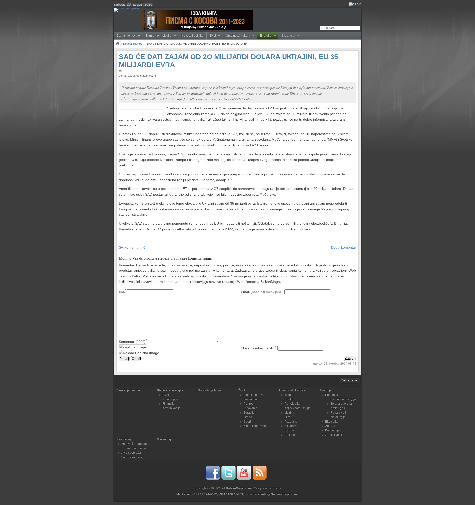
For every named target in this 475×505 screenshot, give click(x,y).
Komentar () (133, 342)
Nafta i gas (338, 408)
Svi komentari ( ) (133, 247)
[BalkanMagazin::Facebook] (212, 479)
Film (287, 417)
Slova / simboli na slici (258, 348)
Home (117, 44)
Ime (122, 292)
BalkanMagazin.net (239, 488)
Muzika (289, 412)
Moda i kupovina (255, 426)
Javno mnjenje (253, 399)
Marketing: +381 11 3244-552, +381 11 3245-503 (209, 494)
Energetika (332, 395)
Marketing (164, 439)
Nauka (289, 399)
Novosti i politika (192, 35)
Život (211, 36)
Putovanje (250, 408)
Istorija (289, 395)
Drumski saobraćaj (134, 448)
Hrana (248, 417)
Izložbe (289, 430)
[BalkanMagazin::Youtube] (244, 479)
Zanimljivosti (333, 435)
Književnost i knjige (297, 408)
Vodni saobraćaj (132, 457)
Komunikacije (171, 408)
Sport (247, 421)
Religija (290, 435)
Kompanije (332, 430)
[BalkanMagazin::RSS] (259, 479)
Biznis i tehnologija (157, 36)
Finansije (168, 403)
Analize (330, 426)
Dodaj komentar (343, 247)
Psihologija (292, 403)
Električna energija (343, 399)
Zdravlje (249, 412)
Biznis (166, 395)
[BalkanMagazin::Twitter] (228, 479)
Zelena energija (341, 403)
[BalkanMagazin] (127, 10)
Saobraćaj (286, 36)
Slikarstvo (291, 426)
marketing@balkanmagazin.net (277, 494)
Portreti (248, 403)
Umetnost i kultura (236, 36)
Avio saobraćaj (131, 452)
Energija (264, 36)
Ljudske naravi (253, 395)
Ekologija (331, 421)
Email (262, 292)
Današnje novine (128, 35)
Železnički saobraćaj (135, 444)
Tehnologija (170, 399)
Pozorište (291, 421)
